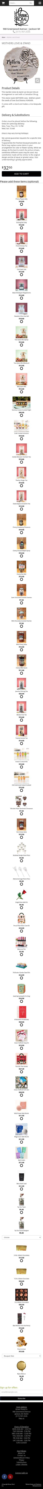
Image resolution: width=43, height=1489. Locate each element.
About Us (21, 1453)
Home (3, 37)
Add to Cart (21, 174)
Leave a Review (21, 1464)
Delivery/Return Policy (21, 1458)
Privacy (21, 1460)
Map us (21, 1418)
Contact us (21, 1455)
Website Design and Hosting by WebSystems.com (33, 1485)
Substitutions (22, 1462)
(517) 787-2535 (22, 31)
